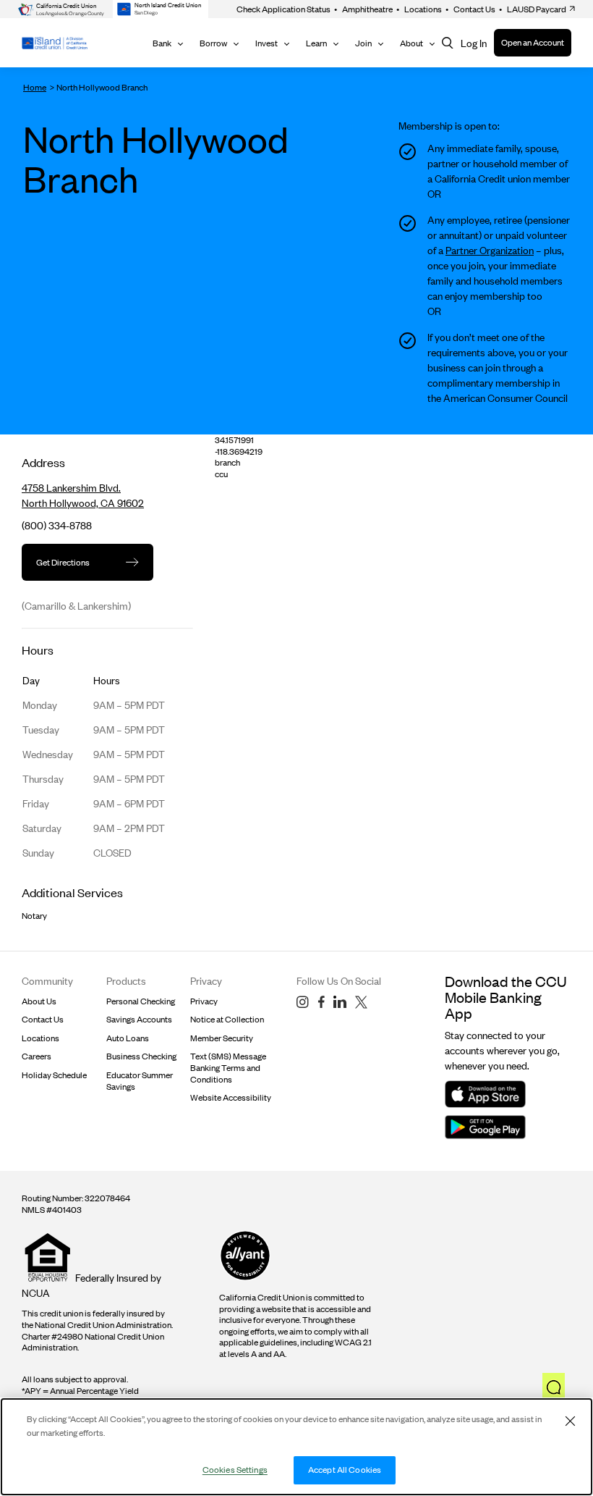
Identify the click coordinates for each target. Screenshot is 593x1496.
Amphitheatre (363, 9)
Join (363, 43)
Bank (162, 43)
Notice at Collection (227, 1019)
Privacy (204, 1001)
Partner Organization (489, 250)
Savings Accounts (139, 1019)
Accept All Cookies (344, 1469)
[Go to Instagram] (302, 1002)
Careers (36, 1056)
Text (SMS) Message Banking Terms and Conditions (228, 1067)
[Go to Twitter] (361, 1002)
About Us (39, 1001)
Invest (266, 43)
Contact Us (470, 9)
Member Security (221, 1038)
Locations (419, 9)
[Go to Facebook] (321, 1002)
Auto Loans (127, 1038)
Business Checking (141, 1056)
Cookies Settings (235, 1469)
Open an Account (532, 42)
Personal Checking (140, 1001)
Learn (316, 43)
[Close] (570, 1421)
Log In (474, 43)
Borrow (213, 43)
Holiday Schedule (54, 1075)
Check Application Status (283, 9)
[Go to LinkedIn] (339, 1002)
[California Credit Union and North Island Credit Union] (55, 43)
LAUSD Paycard (532, 9)
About (411, 43)
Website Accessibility (230, 1097)
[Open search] (447, 43)
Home (34, 87)
